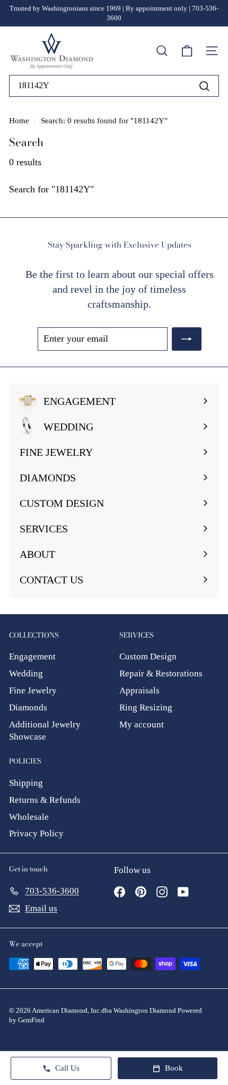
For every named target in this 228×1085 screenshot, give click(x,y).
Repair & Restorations (161, 673)
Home (20, 120)
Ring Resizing (145, 707)
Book (174, 1068)
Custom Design (148, 656)
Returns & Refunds (45, 800)
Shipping (26, 783)
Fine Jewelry (33, 690)
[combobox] (114, 85)
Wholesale (29, 817)
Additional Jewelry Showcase (45, 730)
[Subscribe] (186, 338)
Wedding (26, 673)
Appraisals (139, 690)
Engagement (32, 656)
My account (141, 724)
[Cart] (186, 51)
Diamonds (28, 707)
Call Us (67, 1068)
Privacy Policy (36, 833)
